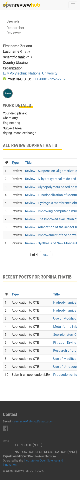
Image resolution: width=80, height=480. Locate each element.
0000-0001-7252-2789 (48, 79)
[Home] (21, 5)
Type (15, 163)
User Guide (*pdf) (28, 445)
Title (28, 163)
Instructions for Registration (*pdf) (45, 452)
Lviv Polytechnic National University (30, 73)
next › (46, 255)
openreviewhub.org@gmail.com (32, 421)
